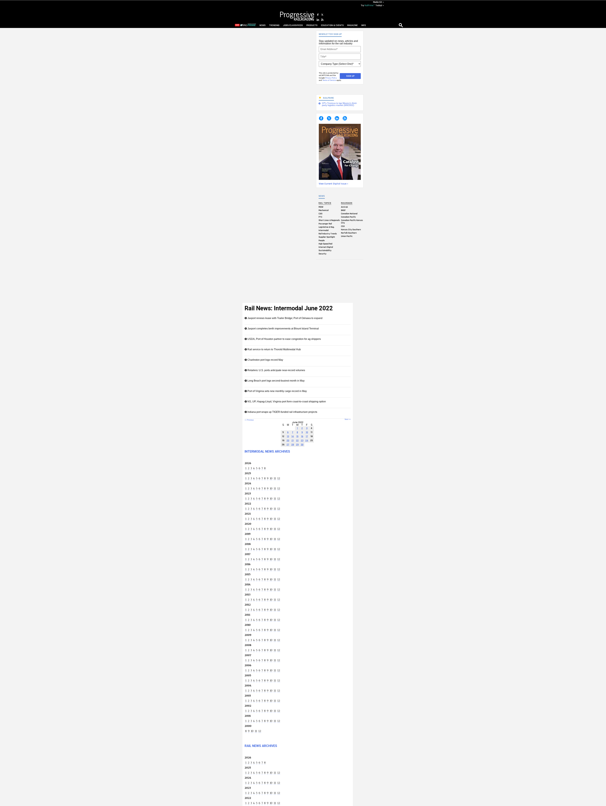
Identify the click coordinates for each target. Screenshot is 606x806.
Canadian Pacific (348, 217)
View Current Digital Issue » (333, 183)
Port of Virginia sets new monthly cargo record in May (277, 391)
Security (322, 253)
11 (275, 478)
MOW (321, 206)
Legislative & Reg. (326, 227)
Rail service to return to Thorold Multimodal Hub (274, 349)
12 (278, 478)
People (322, 240)
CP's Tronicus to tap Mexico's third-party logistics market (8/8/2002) (339, 104)
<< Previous (249, 420)
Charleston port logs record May (265, 359)
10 (271, 478)
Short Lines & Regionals (329, 220)
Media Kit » (378, 2)
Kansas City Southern (351, 229)
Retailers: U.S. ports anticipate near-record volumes (276, 370)
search (401, 25)
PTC (320, 217)
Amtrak (344, 206)
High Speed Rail (325, 243)
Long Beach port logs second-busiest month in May (276, 380)
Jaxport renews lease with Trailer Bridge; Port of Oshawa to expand (284, 318)
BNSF (343, 210)
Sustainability (325, 250)
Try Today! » (372, 5)
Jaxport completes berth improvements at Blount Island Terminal (283, 328)
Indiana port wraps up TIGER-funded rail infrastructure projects (282, 412)
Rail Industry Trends (328, 233)
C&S (320, 213)
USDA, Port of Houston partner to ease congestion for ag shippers (284, 339)
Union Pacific (347, 236)
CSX (343, 226)
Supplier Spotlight (327, 237)
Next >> (348, 419)
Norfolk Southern (349, 232)
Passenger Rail (325, 223)
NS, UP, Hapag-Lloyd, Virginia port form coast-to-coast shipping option (286, 401)
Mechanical (324, 210)
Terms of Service (329, 80)
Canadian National (349, 213)
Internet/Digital (326, 247)
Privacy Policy (331, 78)
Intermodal (324, 230)
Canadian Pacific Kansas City (352, 221)
